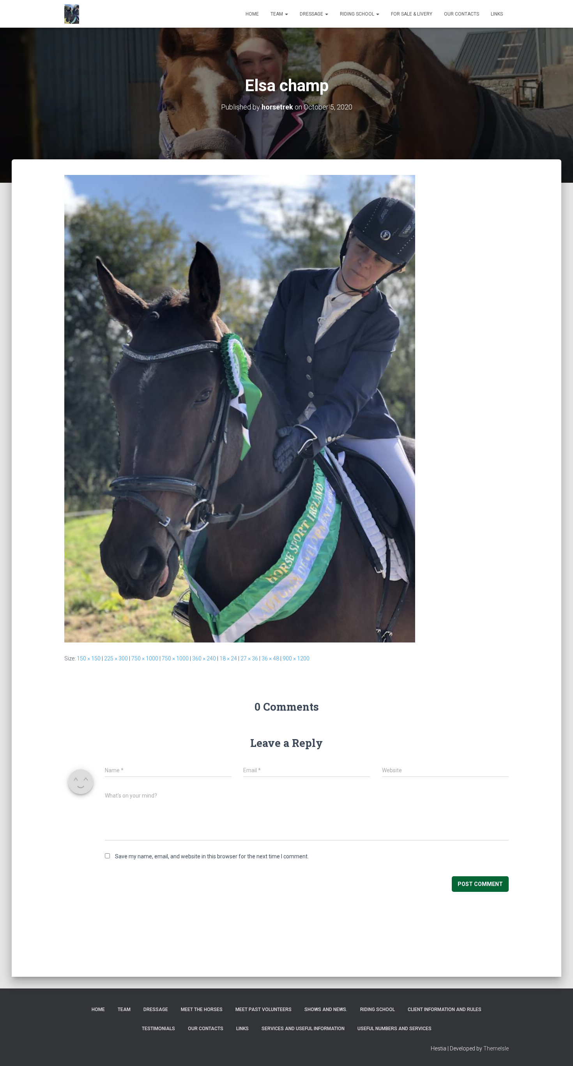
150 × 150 (89, 658)
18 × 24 (228, 658)
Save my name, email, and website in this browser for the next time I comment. (212, 856)
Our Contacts (461, 14)
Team (277, 14)
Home (252, 14)
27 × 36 (249, 658)
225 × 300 (116, 658)
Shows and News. (325, 1009)
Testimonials (158, 1028)
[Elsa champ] (239, 408)
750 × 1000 (144, 658)
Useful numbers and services (394, 1028)
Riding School (357, 14)
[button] (286, 14)
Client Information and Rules (444, 1009)
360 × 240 (204, 658)
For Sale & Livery (411, 14)
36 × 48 (270, 658)
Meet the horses (202, 1009)
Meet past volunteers (263, 1009)
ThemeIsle (496, 1048)
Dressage (312, 14)
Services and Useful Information (303, 1028)
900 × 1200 (296, 658)
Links (497, 14)
